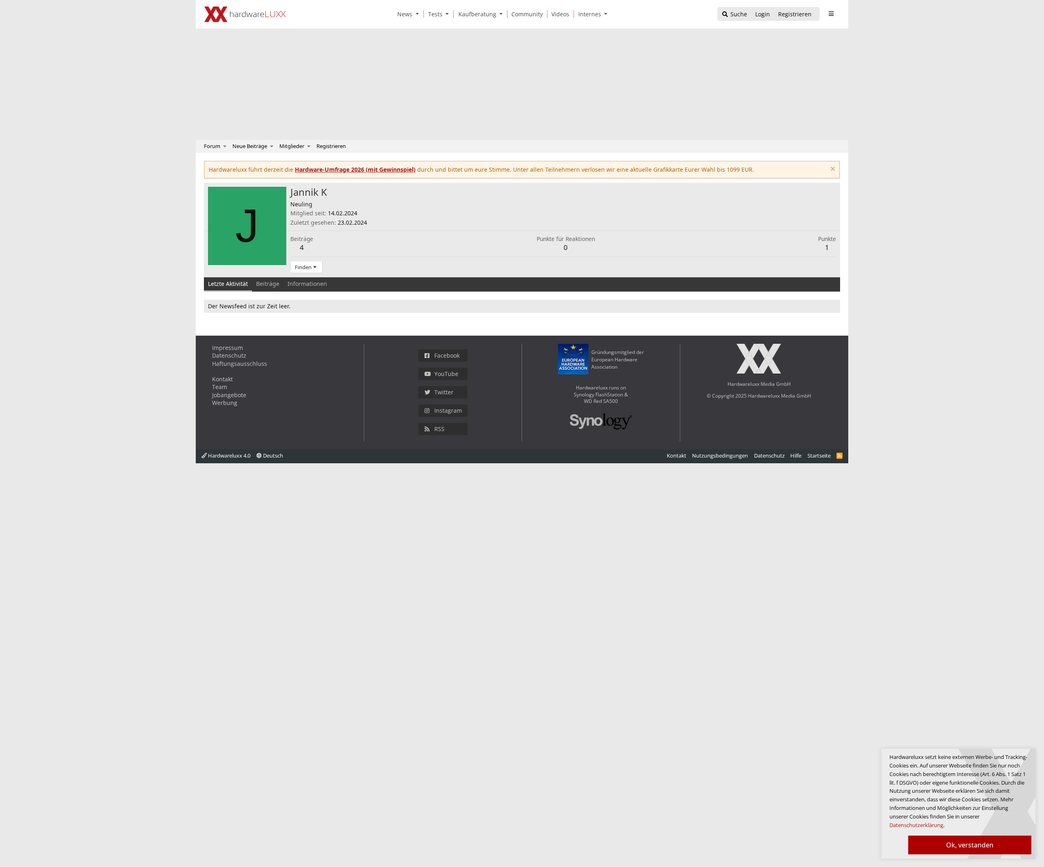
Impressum (227, 348)
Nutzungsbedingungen (720, 455)
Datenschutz (229, 355)
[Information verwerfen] (831, 170)
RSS (439, 429)
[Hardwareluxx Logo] (245, 14)
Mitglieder (291, 146)
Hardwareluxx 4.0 (228, 455)
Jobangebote (229, 395)
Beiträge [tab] (267, 284)
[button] (419, 14)
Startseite (819, 455)
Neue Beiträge (249, 146)
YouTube (446, 374)
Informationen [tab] (307, 284)
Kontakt (222, 379)
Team (219, 387)
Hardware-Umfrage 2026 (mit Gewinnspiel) (355, 169)
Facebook (447, 355)
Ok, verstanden (969, 844)
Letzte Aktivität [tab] (228, 284)
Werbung (224, 403)
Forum (212, 146)
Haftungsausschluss (239, 363)
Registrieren (331, 146)
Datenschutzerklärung (916, 825)
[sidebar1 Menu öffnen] (831, 14)
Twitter (443, 392)
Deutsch (272, 455)
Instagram (448, 410)
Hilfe (795, 455)
